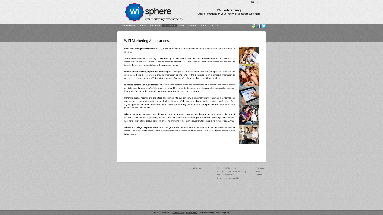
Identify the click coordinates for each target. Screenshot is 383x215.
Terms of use (178, 212)
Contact (204, 25)
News (181, 25)
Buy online (155, 25)
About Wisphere (197, 168)
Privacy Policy (191, 212)
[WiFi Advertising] (153, 21)
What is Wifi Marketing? (227, 168)
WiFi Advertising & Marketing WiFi (214, 212)
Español (254, 2)
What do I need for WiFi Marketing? (232, 171)
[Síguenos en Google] (254, 25)
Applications (261, 168)
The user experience (225, 174)
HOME (214, 25)
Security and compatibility (228, 178)
